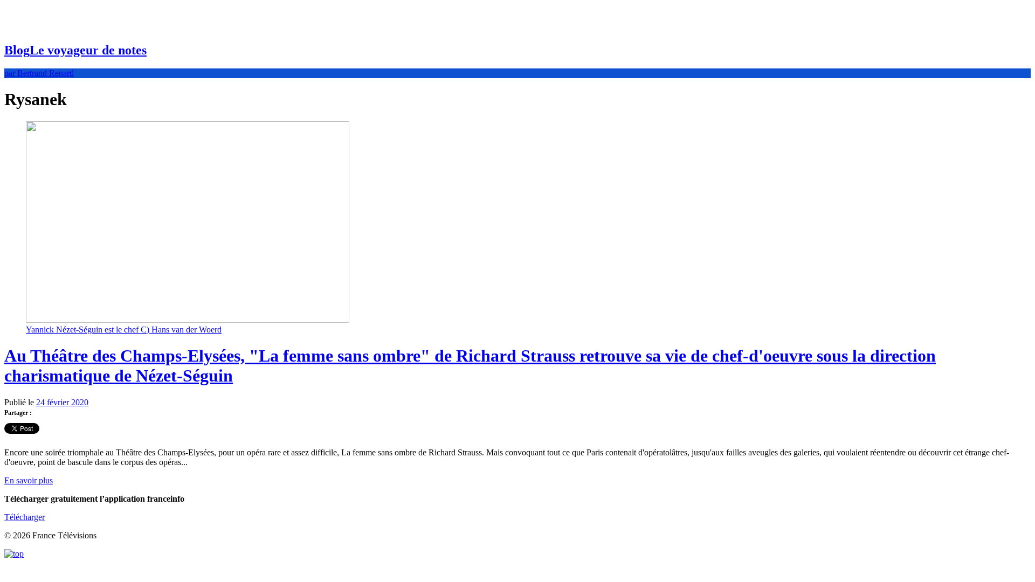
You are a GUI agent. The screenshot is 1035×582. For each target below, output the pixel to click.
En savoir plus (28, 480)
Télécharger (24, 517)
